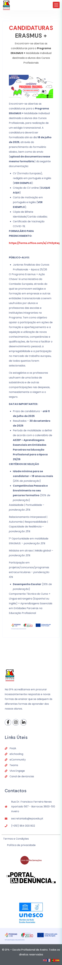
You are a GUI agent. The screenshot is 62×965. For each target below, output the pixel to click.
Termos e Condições (16, 839)
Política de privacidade (21, 845)
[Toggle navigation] (56, 5)
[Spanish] (57, 960)
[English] (45, 960)
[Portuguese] (53, 960)
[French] (49, 960)
